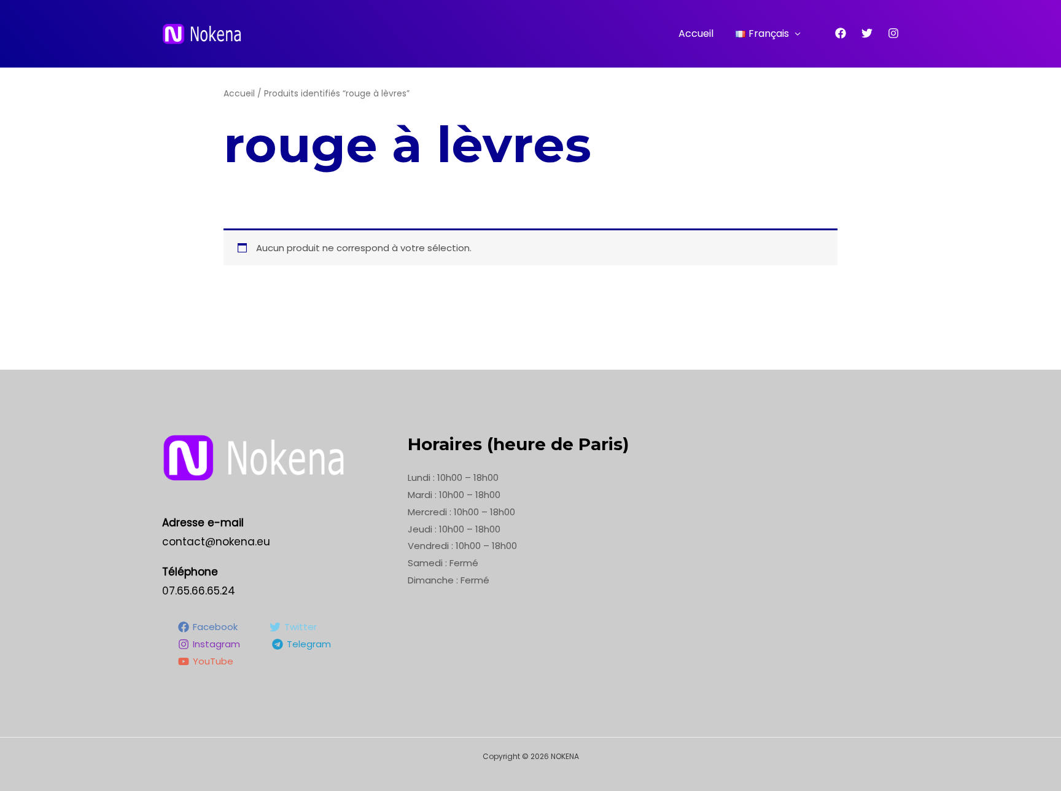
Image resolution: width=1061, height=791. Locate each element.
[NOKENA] (202, 32)
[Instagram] (893, 33)
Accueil (695, 33)
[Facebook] (840, 33)
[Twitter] (867, 33)
